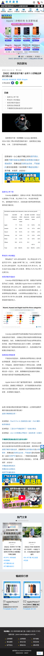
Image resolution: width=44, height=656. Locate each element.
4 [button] (22, 53)
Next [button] (40, 34)
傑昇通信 (34, 156)
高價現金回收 (26, 163)
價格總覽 (3, 11)
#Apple (25, 79)
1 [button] (17, 53)
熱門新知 (9, 645)
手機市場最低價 (14, 160)
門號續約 (28, 453)
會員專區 (34, 2)
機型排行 (10, 11)
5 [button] (23, 53)
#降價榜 (13, 557)
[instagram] (35, 6)
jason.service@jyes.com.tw (26, 634)
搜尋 (41, 2)
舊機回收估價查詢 (8, 469)
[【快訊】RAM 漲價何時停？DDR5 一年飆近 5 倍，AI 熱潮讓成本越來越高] (32, 532)
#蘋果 (19, 79)
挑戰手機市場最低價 (9, 449)
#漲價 (26, 560)
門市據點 (37, 11)
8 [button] (27, 520)
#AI (25, 557)
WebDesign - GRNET (22, 653)
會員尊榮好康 (30, 160)
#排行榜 (5, 79)
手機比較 (23, 11)
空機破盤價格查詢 (8, 466)
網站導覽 (36, 645)
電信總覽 (9, 642)
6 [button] (25, 53)
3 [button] (20, 53)
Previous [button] (4, 34)
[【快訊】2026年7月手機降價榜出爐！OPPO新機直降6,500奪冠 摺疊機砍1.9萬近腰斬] (12, 532)
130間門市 (12, 456)
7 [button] (26, 53)
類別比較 (36, 642)
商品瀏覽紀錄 (42, 454)
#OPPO (6, 557)
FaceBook (42, 446)
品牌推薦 (23, 639)
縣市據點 (36, 639)
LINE (42, 450)
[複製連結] (21, 82)
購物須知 (23, 645)
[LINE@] (39, 6)
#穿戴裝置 (12, 79)
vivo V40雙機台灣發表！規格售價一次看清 (26, 433)
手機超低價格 (32, 167)
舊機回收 (30, 11)
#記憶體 (35, 557)
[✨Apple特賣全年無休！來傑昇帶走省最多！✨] (22, 34)
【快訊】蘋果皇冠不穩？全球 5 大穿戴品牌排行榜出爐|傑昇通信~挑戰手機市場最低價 (12, 3)
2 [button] (18, 53)
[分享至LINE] (16, 82)
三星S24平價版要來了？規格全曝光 (23, 429)
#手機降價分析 (9, 563)
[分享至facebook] (12, 82)
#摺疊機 (7, 560)
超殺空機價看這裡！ (9, 413)
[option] (22, 34)
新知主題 (23, 642)
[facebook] (42, 6)
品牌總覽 (9, 639)
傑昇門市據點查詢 (8, 472)
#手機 (29, 557)
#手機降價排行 (9, 566)
